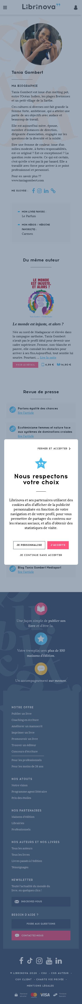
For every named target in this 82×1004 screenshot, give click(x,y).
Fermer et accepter (53, 448)
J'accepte (58, 545)
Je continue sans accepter (41, 555)
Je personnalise (29, 545)
